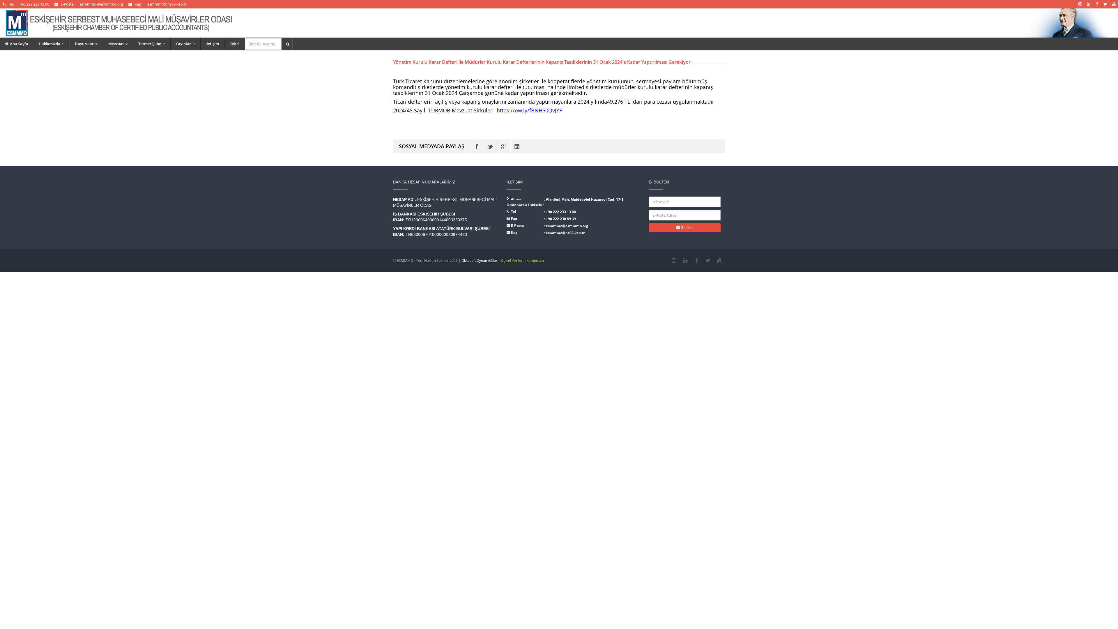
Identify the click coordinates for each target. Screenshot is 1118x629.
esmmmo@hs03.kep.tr (565, 232)
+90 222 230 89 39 (561, 218)
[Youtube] (719, 260)
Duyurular (87, 43)
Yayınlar (187, 43)
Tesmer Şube (153, 43)
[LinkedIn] (517, 146)
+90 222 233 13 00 (561, 211)
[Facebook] (477, 146)
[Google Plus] (503, 146)
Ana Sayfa (19, 43)
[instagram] (674, 260)
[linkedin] (685, 260)
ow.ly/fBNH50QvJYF (529, 110)
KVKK (234, 43)
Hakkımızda (53, 43)
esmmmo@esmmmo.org (567, 225)
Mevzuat (119, 43)
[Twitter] (490, 146)
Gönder (686, 227)
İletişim (212, 43)
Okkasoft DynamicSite (479, 260)
